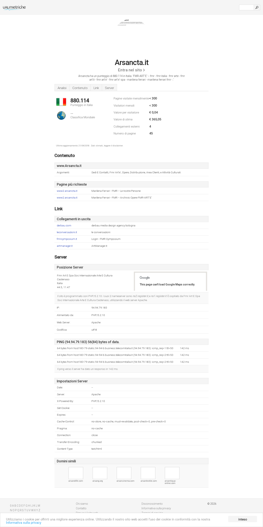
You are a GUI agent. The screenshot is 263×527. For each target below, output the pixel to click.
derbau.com (64, 225)
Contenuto (80, 88)
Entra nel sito (130, 70)
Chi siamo (82, 503)
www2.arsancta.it (67, 190)
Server (109, 88)
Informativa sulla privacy (23, 522)
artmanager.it (65, 245)
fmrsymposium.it (67, 239)
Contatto (81, 508)
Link (96, 88)
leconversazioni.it (67, 232)
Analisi (62, 88)
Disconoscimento (152, 503)
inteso (242, 519)
